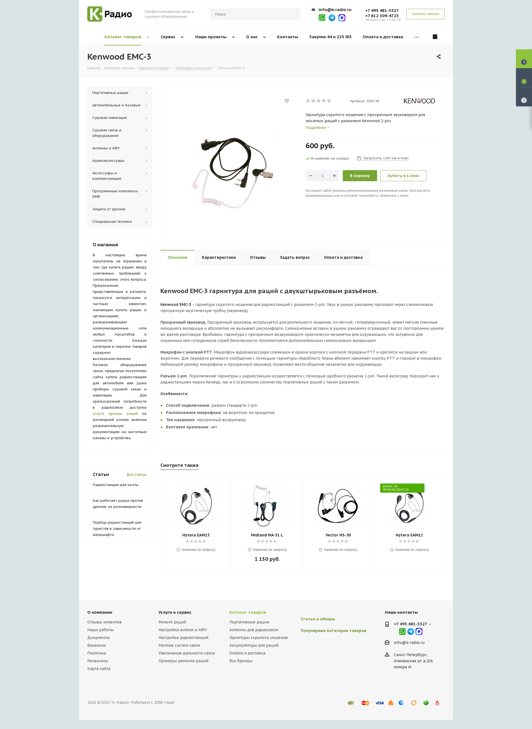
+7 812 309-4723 (382, 16)
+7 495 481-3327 (382, 10)
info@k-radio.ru (335, 9)
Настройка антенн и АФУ (182, 629)
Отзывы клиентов (104, 622)
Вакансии (96, 645)
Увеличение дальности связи (186, 653)
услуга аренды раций (115, 413)
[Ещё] (417, 37)
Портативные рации (249, 622)
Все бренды (240, 660)
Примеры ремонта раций (183, 660)
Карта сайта (98, 668)
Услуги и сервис (174, 612)
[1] (308, 101)
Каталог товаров (247, 612)
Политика (96, 653)
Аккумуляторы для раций (253, 645)
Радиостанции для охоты (116, 484)
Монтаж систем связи (179, 645)
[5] (329, 101)
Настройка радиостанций (183, 637)
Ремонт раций (172, 622)
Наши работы (100, 629)
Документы (98, 637)
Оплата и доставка (247, 653)
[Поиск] (293, 14)
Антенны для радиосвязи (253, 629)
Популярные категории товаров (333, 630)
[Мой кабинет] (435, 37)
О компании (99, 612)
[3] (318, 101)
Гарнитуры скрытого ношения (258, 637)
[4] (324, 101)
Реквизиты (97, 660)
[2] (313, 101)
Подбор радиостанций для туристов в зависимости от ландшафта (117, 528)
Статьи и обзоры (318, 619)
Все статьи (137, 474)
